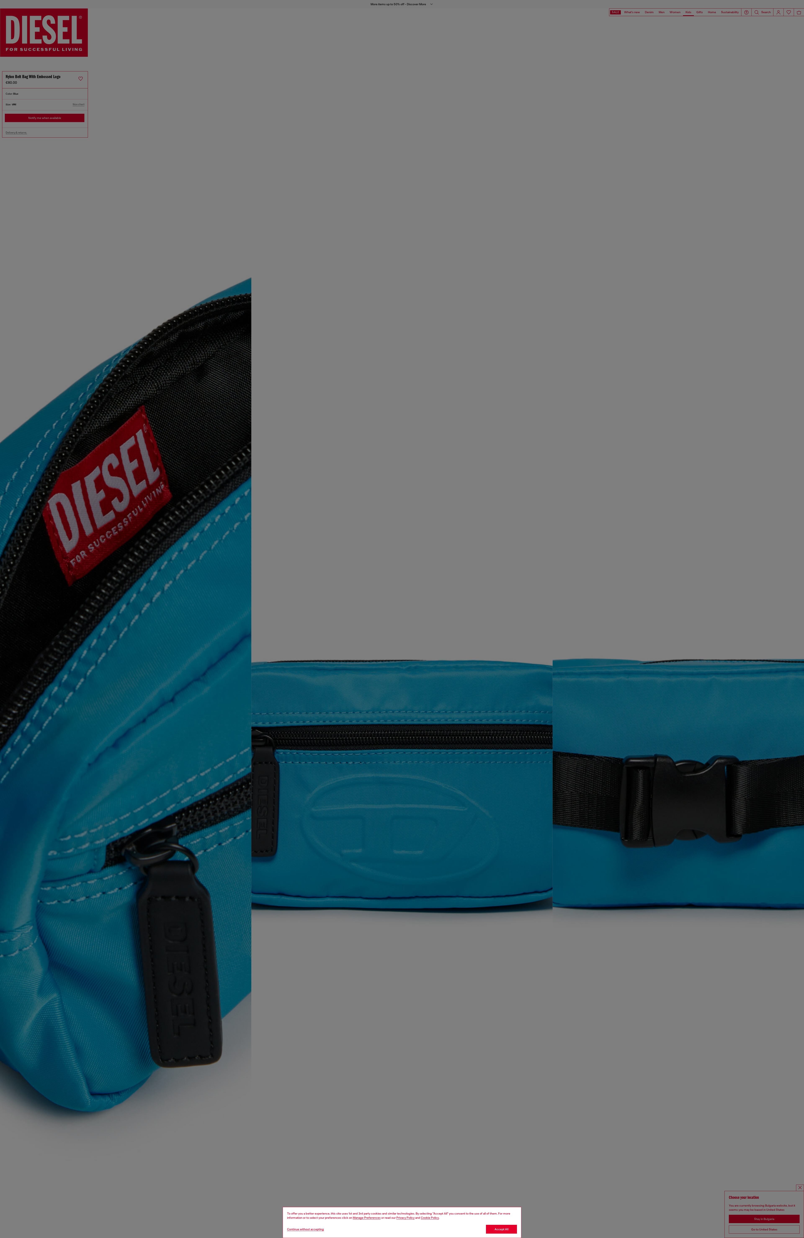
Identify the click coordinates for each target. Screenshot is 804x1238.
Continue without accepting (305, 1229)
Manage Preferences (367, 1217)
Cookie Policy (430, 1217)
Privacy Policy (405, 1217)
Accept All (501, 1229)
